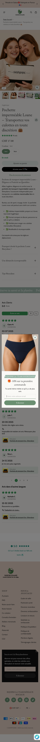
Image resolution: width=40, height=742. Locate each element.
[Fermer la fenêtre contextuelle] (35, 337)
